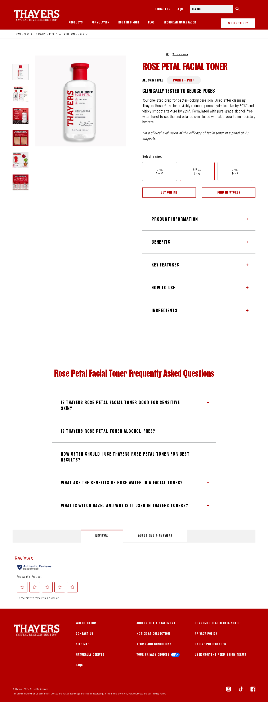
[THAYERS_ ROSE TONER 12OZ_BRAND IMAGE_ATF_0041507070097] (20, 182)
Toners (42, 34)
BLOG (151, 22)
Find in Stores (228, 192)
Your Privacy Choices (153, 655)
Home (18, 34)
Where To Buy (86, 623)
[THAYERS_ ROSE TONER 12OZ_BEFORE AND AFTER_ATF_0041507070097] (20, 138)
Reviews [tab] (101, 536)
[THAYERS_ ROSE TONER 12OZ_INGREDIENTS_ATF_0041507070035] (20, 160)
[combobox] (211, 9)
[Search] (237, 9)
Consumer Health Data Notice (218, 623)
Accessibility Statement (156, 623)
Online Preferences (210, 644)
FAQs (180, 9)
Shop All (29, 34)
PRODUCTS (75, 22)
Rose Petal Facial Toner (63, 34)
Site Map (82, 644)
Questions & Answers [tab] (155, 536)
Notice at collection (153, 634)
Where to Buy (238, 23)
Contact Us (85, 634)
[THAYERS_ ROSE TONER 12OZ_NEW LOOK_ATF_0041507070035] (20, 94)
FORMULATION (100, 22)
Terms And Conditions (154, 644)
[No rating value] (154, 54)
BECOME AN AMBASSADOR (180, 22)
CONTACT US (162, 9)
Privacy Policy (206, 634)
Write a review (180, 54)
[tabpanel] (134, 575)
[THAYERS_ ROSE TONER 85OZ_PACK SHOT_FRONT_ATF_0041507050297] (20, 72)
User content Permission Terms (220, 655)
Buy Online (169, 192)
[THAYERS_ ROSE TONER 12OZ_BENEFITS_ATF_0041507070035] (20, 116)
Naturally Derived (90, 655)
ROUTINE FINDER (128, 22)
